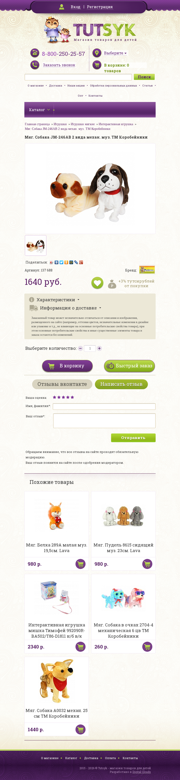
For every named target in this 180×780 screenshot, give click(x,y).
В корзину (72, 365)
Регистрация (100, 6)
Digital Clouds (141, 772)
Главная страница (37, 124)
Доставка (55, 85)
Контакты (95, 95)
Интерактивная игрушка (116, 124)
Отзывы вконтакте (62, 384)
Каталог (71, 758)
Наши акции (76, 85)
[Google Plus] (81, 262)
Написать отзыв (121, 384)
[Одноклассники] (66, 262)
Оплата (110, 758)
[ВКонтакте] (56, 262)
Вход (75, 6)
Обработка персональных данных (113, 85)
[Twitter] (61, 262)
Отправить (133, 437)
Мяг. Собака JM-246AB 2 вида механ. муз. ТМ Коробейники (67, 129)
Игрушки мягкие (83, 124)
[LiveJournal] (76, 262)
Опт (80, 95)
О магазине (36, 85)
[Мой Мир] (71, 262)
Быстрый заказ (134, 365)
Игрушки (60, 124)
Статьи (147, 85)
